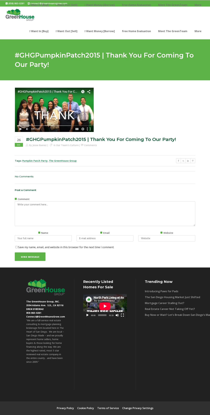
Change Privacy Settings (137, 408)
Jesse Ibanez (39, 145)
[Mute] (117, 315)
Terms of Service (108, 408)
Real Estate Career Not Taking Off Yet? (163, 309)
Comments (90, 145)
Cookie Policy (85, 408)
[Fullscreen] (122, 315)
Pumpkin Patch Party (35, 160)
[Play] (87, 315)
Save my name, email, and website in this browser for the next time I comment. (66, 247)
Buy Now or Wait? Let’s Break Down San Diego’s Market (163, 315)
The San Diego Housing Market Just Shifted (163, 297)
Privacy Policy (65, 408)
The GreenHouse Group (63, 160)
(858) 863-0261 (16, 3)
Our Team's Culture (67, 145)
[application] (105, 306)
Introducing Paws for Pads (161, 291)
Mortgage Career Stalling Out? (163, 303)
